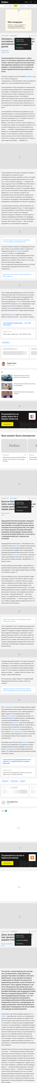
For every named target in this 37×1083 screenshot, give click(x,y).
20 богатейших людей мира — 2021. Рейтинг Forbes (17, 273)
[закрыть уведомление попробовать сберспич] (29, 40)
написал (4, 214)
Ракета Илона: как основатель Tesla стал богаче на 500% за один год (17, 236)
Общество (31, 404)
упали (12, 264)
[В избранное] (35, 35)
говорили (15, 679)
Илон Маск (18, 212)
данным (10, 191)
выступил (14, 672)
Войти (26, 2)
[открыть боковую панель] (30, 2)
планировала (8, 656)
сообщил (19, 251)
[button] (35, 2)
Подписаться (7, 373)
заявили (29, 76)
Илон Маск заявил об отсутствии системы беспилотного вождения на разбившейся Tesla (16, 202)
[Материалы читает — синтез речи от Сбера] (29, 35)
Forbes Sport (6, 404)
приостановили (11, 665)
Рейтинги (22, 6)
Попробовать (19, 48)
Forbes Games (10, 6)
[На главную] (4, 2)
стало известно (15, 681)
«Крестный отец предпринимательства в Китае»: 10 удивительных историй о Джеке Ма (17, 711)
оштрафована (10, 698)
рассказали (16, 504)
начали (24, 692)
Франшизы (30, 6)
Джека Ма (16, 495)
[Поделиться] (32, 35)
